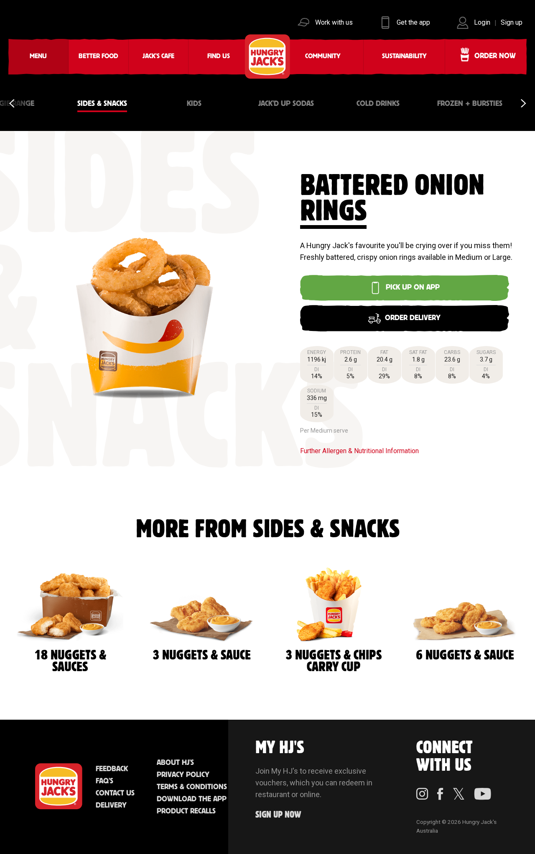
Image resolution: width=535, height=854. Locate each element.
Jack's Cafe (158, 56)
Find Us (218, 56)
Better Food (98, 56)
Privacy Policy (183, 774)
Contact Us (115, 793)
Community (323, 56)
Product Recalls (186, 811)
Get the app (413, 22)
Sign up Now (278, 815)
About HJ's (175, 762)
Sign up (511, 22)
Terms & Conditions (192, 787)
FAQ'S (104, 781)
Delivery (111, 805)
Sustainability (404, 56)
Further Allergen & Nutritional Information (359, 451)
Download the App (192, 799)
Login (482, 22)
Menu (38, 56)
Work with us (334, 22)
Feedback (112, 769)
